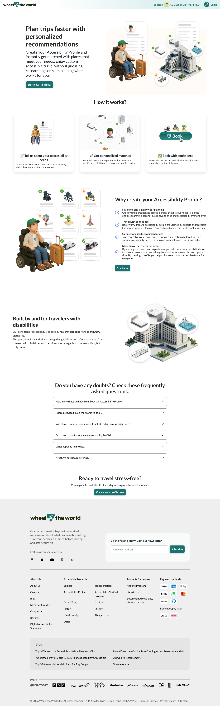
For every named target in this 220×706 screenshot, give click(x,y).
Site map (183, 700)
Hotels (67, 608)
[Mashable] (116, 685)
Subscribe (177, 549)
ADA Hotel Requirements (127, 657)
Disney (99, 608)
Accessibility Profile (75, 592)
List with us (133, 592)
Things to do (102, 615)
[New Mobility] (169, 685)
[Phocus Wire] (80, 685)
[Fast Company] (183, 685)
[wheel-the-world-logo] (19, 4)
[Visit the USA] (99, 685)
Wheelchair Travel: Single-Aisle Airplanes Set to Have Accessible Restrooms (71, 657)
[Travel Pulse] (148, 685)
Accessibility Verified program (106, 594)
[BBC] (59, 685)
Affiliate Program (136, 585)
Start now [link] (122, 268)
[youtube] (52, 560)
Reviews (34, 617)
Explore (68, 585)
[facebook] (42, 560)
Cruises (99, 602)
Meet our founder (40, 604)
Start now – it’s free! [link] (39, 84)
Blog (32, 598)
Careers (34, 592)
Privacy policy (168, 700)
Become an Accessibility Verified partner (140, 600)
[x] (72, 560)
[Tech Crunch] (161, 685)
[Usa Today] (39, 685)
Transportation (103, 585)
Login (214, 4)
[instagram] (32, 560)
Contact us (36, 611)
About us (35, 585)
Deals (67, 621)
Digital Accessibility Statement (41, 626)
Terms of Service (149, 700)
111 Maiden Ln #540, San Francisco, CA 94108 (111, 700)
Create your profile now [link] (110, 492)
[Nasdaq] (132, 685)
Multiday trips (72, 615)
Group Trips (70, 602)
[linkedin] (62, 560)
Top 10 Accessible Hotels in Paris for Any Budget (62, 664)
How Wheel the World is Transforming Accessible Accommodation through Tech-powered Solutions (149, 651)
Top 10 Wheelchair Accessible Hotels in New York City (65, 651)
